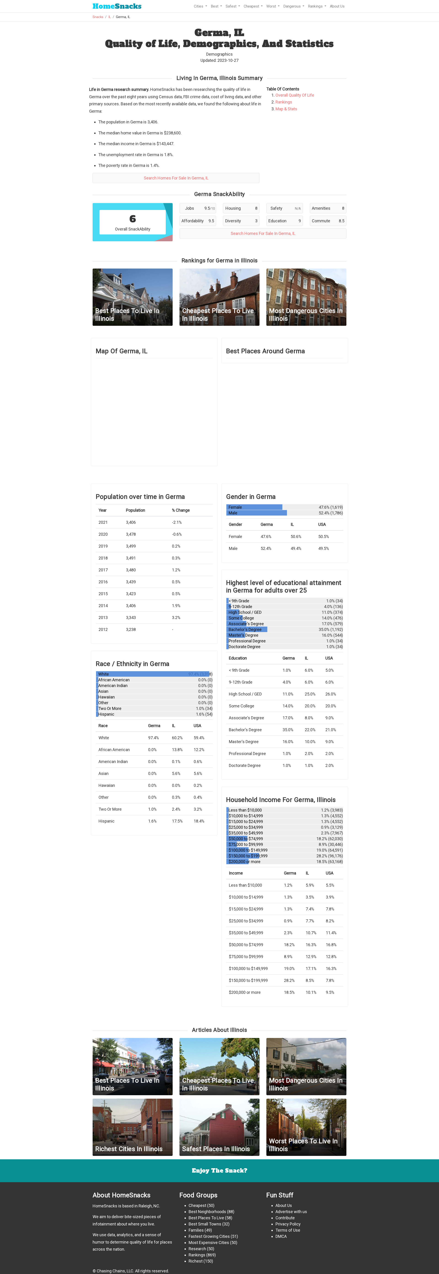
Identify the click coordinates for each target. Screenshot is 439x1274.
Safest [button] (231, 6)
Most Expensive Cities (209, 1242)
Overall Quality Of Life (295, 95)
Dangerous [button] (292, 6)
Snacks (117, 6)
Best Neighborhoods (207, 1211)
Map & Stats (286, 108)
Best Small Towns (205, 1224)
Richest (196, 1261)
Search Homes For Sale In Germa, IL (176, 178)
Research (197, 1248)
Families (196, 1230)
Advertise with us (291, 1211)
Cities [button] (199, 6)
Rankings (284, 102)
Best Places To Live (206, 1217)
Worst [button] (271, 6)
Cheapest (197, 1205)
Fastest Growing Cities (209, 1236)
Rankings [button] (316, 6)
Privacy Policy (288, 1224)
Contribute (285, 1217)
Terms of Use (288, 1230)
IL (109, 17)
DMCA (281, 1236)
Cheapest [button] (252, 6)
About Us (337, 6)
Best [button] (215, 6)
